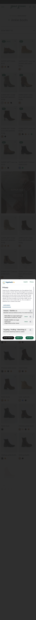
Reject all (19, 337)
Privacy (32, 282)
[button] (30, 311)
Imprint (26, 282)
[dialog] (18, 310)
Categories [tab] (6, 305)
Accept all (29, 337)
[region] (18, 310)
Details (26, 316)
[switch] (31, 311)
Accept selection (8, 337)
